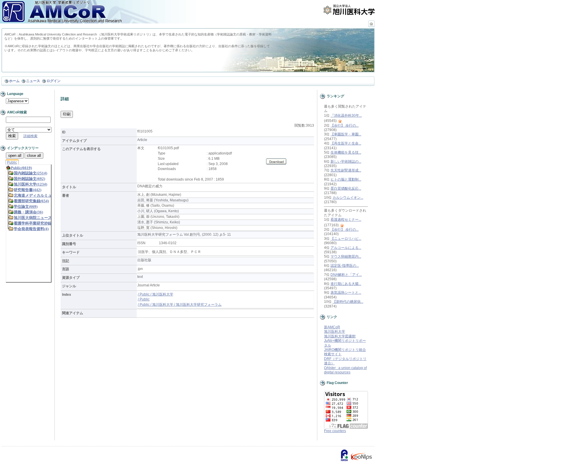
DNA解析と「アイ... (346, 275)
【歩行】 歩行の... (344, 125)
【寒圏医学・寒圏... (345, 134)
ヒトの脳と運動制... (345, 179)
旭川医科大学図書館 (340, 336)
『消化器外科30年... (346, 115)
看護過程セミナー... (345, 220)
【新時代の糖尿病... (348, 302)
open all (14, 155)
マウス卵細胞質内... (345, 256)
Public (12, 162)
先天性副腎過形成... (345, 170)
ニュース (33, 81)
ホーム (14, 81)
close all (34, 155)
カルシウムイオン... (348, 198)
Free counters (335, 431)
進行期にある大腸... (345, 284)
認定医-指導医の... (344, 266)
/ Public (144, 299)
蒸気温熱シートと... (345, 292)
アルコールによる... (345, 248)
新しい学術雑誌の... (345, 161)
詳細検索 (30, 136)
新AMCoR (332, 327)
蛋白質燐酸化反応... (345, 188)
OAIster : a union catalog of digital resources (345, 370)
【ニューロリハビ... (345, 239)
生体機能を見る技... (345, 152)
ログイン (54, 81)
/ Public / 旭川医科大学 (155, 294)
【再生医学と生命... (345, 143)
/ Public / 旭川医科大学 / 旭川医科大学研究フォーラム (180, 305)
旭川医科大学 (334, 331)
